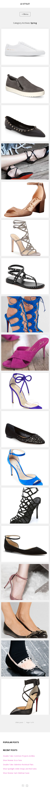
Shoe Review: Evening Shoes (16, 223)
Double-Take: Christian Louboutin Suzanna (23, 682)
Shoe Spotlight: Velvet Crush (16, 568)
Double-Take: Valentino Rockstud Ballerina (22, 644)
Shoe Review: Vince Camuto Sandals (19, 262)
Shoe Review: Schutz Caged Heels (18, 491)
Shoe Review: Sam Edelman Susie (18, 185)
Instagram (23, 786)
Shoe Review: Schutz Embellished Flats (20, 415)
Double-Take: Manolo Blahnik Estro (19, 376)
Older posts (19, 722)
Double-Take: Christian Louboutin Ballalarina (24, 606)
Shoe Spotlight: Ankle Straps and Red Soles (22, 147)
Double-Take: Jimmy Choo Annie (18, 453)
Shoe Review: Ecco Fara (13, 70)
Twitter (27, 786)
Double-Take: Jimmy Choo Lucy (17, 529)
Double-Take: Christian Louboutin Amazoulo (23, 300)
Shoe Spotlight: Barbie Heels (16, 338)
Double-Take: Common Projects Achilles (21, 32)
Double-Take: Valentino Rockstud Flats (20, 109)
